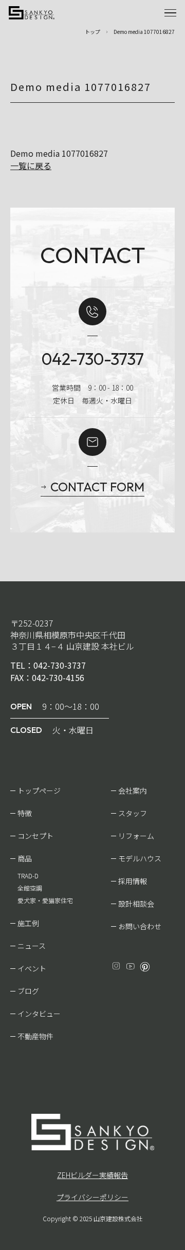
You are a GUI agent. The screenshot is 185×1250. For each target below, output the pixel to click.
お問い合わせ (139, 926)
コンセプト (35, 836)
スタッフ (132, 813)
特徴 (24, 813)
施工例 (28, 923)
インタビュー (39, 1013)
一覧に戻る (30, 165)
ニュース (31, 946)
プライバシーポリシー (92, 1197)
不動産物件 (35, 1036)
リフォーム (136, 836)
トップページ (39, 790)
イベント (31, 968)
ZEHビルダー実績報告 (92, 1175)
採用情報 (132, 881)
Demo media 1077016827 (59, 153)
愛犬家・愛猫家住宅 (45, 900)
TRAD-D (28, 875)
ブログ (28, 991)
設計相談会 (136, 903)
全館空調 (29, 888)
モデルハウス (139, 858)
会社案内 (132, 790)
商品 (24, 858)
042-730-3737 (93, 358)
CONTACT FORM (97, 487)
